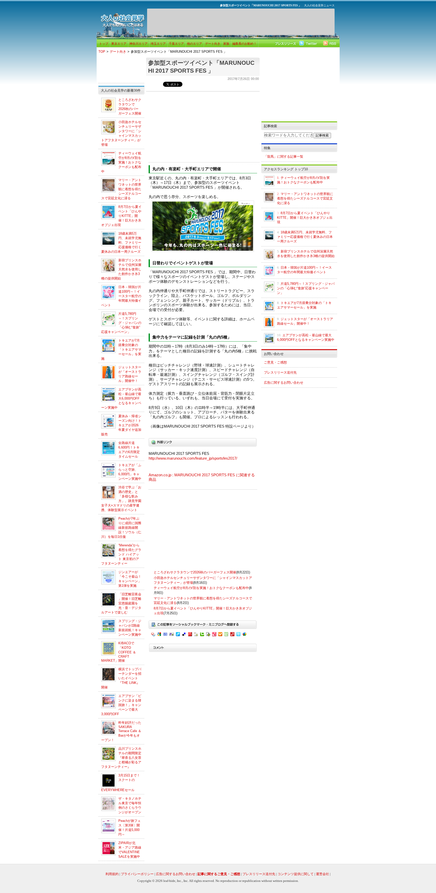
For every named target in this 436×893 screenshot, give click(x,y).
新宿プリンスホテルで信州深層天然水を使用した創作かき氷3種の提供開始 (121, 269)
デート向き (212, 43)
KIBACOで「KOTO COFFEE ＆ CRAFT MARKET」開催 (118, 651)
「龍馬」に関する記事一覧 (283, 156)
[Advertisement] (241, 21)
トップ (103, 43)
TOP (101, 51)
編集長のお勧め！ (244, 43)
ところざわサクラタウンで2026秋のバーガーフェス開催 (195, 572)
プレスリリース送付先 (280, 372)
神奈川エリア (138, 43)
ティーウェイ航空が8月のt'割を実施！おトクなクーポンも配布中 (121, 162)
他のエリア (194, 43)
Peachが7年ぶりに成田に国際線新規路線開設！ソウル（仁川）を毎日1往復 (121, 528)
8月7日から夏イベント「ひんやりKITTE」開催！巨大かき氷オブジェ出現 (121, 216)
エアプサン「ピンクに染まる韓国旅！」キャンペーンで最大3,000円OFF (121, 705)
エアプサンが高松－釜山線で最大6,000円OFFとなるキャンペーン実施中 (121, 398)
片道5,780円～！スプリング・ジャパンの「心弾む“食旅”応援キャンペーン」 (121, 323)
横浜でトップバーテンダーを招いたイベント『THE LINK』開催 (121, 678)
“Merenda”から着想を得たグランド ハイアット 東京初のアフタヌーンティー (121, 554)
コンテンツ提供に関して (296, 874)
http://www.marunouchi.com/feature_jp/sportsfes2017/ (193, 458)
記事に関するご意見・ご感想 (219, 874)
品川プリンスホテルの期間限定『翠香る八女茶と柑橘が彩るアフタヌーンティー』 (121, 758)
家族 (226, 43)
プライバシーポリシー (137, 874)
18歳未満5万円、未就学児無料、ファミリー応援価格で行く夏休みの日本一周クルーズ (121, 243)
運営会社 (322, 874)
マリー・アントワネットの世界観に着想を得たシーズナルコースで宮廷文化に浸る (121, 189)
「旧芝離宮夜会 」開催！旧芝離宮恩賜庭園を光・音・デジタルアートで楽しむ (121, 603)
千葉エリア (176, 43)
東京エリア (118, 43)
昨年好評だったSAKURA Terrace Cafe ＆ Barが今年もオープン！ (121, 731)
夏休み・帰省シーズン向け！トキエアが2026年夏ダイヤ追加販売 (121, 425)
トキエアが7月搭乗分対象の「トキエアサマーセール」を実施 (121, 349)
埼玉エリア (158, 43)
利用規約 (112, 874)
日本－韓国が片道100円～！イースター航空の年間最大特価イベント (121, 296)
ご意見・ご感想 (275, 362)
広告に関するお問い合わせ (283, 382)
